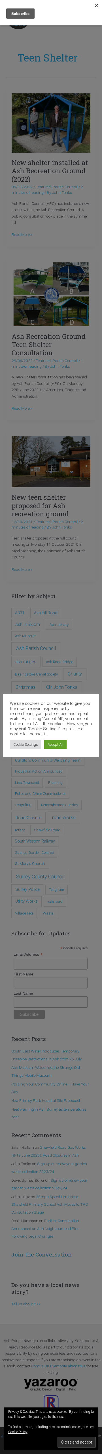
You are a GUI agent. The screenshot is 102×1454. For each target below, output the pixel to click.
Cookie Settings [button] (25, 744)
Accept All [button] (55, 744)
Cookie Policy (17, 1432)
